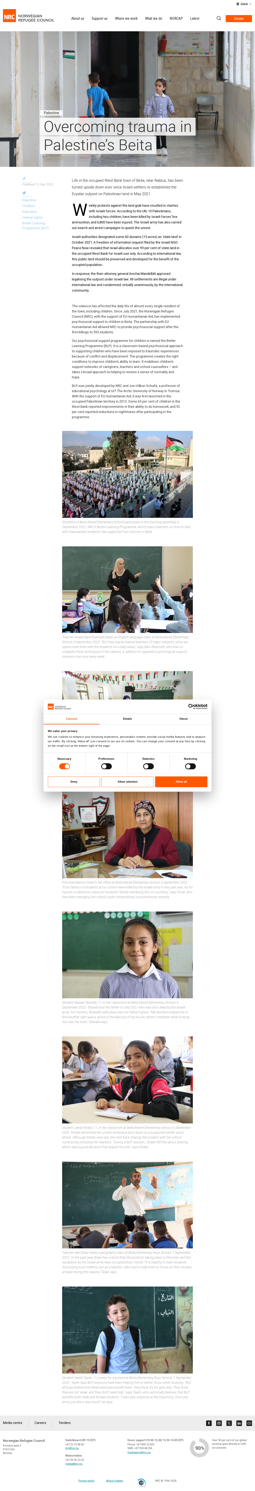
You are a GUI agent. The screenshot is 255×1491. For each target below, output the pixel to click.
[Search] (218, 19)
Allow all (181, 781)
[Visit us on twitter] (229, 1423)
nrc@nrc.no (72, 1448)
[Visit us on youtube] (249, 1423)
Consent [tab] (71, 718)
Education (29, 212)
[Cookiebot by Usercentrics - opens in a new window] (191, 706)
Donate (239, 18)
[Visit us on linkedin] (239, 1423)
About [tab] (183, 718)
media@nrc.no (74, 1463)
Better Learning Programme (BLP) (35, 225)
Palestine (29, 200)
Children (28, 206)
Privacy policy (86, 1480)
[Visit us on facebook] (209, 1423)
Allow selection (128, 781)
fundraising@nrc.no (139, 1452)
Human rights (32, 217)
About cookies (114, 1480)
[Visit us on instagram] (219, 1423)
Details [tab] (127, 718)
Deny (74, 781)
